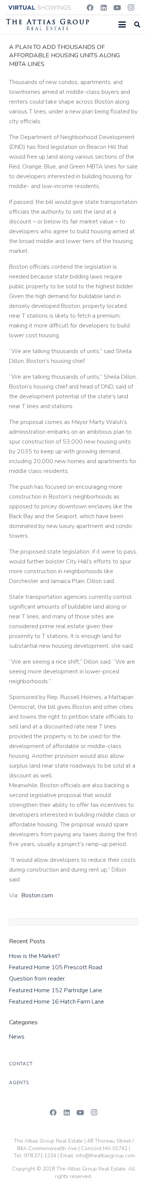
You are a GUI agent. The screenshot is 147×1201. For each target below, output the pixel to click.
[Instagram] (131, 7)
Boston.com (37, 895)
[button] (122, 24)
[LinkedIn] (103, 7)
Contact (20, 1064)
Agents (19, 1083)
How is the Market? (34, 956)
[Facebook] (90, 7)
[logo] (47, 24)
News (16, 1037)
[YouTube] (117, 7)
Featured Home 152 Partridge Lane (55, 990)
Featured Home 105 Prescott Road (55, 967)
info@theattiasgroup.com (105, 1155)
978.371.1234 (40, 1155)
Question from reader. (37, 979)
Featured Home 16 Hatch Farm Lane (56, 1002)
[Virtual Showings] (40, 7)
